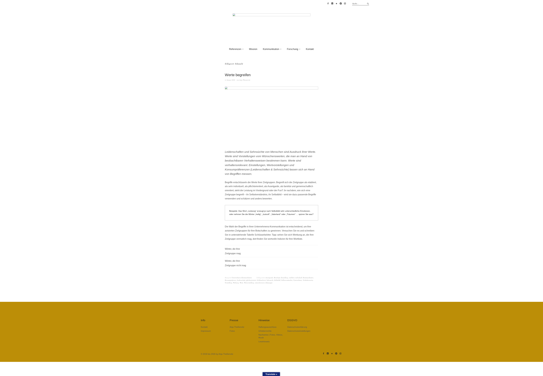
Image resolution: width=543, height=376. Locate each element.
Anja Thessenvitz (244, 80)
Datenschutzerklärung (297, 327)
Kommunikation (271, 49)
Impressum (206, 331)
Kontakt (310, 49)
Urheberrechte (265, 331)
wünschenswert (260, 283)
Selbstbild (277, 280)
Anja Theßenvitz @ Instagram (345, 3)
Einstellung (284, 278)
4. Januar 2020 (230, 80)
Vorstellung (228, 283)
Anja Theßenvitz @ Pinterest (341, 3)
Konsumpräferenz (230, 280)
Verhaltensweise (308, 280)
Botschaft (277, 278)
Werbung (236, 283)
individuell (298, 278)
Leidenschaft (241, 280)
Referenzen (235, 49)
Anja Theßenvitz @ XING (336, 3)
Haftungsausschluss (267, 327)
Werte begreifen (238, 75)
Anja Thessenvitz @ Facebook (328, 3)
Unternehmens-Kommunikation (242, 278)
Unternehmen (297, 280)
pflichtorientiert (251, 280)
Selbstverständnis (286, 280)
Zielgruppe (268, 283)
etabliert (291, 278)
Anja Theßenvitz (237, 327)
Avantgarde (269, 278)
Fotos (232, 331)
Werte (241, 283)
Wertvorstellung (249, 283)
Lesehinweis (264, 341)
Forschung (292, 49)
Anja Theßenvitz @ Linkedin (332, 3)
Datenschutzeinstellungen (298, 331)
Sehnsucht (270, 280)
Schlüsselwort (261, 280)
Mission (253, 49)
